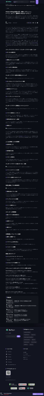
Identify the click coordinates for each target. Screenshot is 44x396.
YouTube (9, 356)
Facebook (10, 359)
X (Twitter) (9, 351)
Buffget (7, 4)
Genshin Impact (26, 342)
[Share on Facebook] (33, 23)
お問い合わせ (25, 359)
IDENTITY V (25, 344)
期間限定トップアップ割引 (37, 394)
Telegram (9, 354)
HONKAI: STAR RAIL (27, 332)
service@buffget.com (12, 364)
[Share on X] (35, 23)
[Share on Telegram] (37, 23)
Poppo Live (33, 334)
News (11, 4)
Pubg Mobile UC (26, 334)
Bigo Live (33, 339)
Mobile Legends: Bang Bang (28, 337)
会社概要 (24, 352)
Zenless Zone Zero (27, 339)
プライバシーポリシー (27, 355)
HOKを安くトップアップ (23, 136)
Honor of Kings (33, 342)
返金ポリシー (25, 357)
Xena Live (31, 344)
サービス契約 (25, 353)
